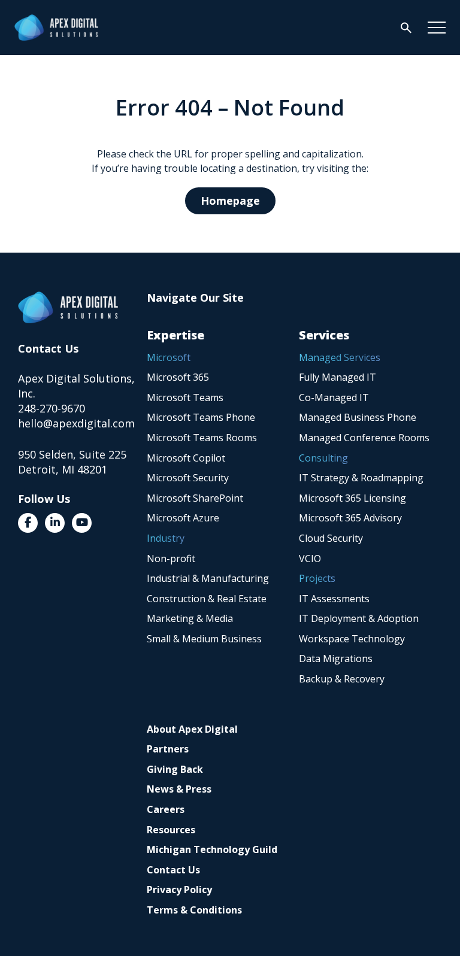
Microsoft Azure (183, 517)
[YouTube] (82, 523)
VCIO (310, 558)
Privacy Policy (179, 889)
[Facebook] (28, 523)
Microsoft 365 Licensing (352, 498)
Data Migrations (336, 658)
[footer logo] (68, 307)
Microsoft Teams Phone (201, 417)
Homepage (230, 200)
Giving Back (175, 769)
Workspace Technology (352, 638)
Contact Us (173, 869)
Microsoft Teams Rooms (202, 437)
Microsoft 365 (178, 377)
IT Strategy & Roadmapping (361, 477)
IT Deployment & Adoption (359, 618)
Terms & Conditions (194, 909)
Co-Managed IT (334, 397)
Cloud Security (331, 538)
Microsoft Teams (185, 397)
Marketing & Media (190, 618)
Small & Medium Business (204, 638)
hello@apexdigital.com (76, 423)
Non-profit (171, 558)
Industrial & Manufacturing (208, 578)
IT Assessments (334, 598)
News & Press (179, 789)
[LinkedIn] (55, 523)
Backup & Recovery (342, 678)
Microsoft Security (188, 477)
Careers (165, 809)
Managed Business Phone (357, 417)
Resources (171, 829)
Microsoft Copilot (186, 458)
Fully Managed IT (337, 377)
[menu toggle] (437, 28)
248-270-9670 (51, 408)
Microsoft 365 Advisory (350, 517)
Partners (168, 748)
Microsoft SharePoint (195, 498)
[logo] (56, 27)
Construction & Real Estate (207, 598)
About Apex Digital (192, 729)
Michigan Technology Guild (212, 849)
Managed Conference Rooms (364, 437)
